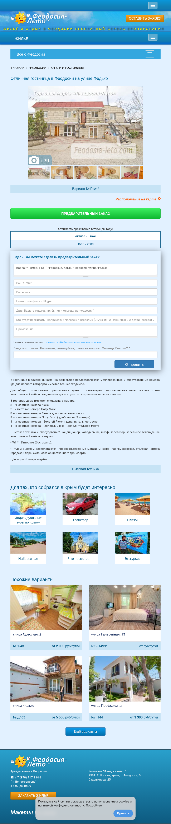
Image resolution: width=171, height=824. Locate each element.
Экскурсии (132, 548)
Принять (123, 813)
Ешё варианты (85, 731)
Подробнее (94, 805)
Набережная (28, 548)
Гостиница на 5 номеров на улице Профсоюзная (125, 688)
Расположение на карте (136, 199)
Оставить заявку (145, 18)
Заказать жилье (33, 795)
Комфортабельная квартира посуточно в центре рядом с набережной (125, 617)
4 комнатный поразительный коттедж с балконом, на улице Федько (46, 688)
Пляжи (132, 509)
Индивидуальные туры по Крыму (28, 509)
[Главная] (38, 761)
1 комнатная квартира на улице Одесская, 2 (46, 617)
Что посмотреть (80, 548)
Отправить (134, 364)
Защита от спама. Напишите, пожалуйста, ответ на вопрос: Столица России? (72, 348)
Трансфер (80, 509)
